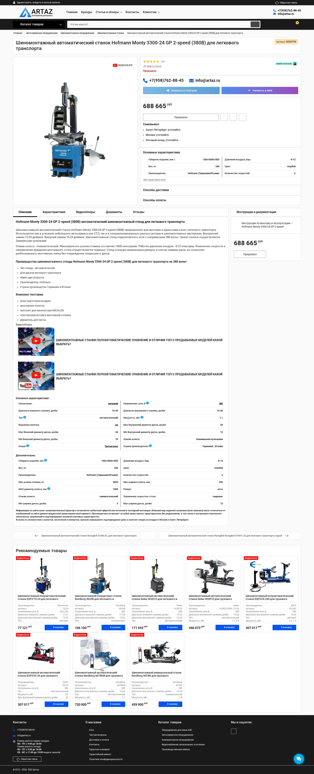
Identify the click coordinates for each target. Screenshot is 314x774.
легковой (113, 403)
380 (221, 403)
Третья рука (111, 446)
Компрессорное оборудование (178, 740)
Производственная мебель (176, 749)
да (116, 424)
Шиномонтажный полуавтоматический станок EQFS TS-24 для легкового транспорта (42, 599)
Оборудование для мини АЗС (177, 730)
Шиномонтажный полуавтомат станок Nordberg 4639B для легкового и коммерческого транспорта (98, 599)
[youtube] (233, 731)
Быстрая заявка (224, 117)
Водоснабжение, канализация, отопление (183, 744)
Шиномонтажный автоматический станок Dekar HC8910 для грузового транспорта (210, 599)
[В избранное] (233, 117)
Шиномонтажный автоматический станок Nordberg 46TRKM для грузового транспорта (99, 675)
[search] (255, 24)
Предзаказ (181, 117)
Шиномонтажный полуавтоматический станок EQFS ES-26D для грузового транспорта (269, 599)
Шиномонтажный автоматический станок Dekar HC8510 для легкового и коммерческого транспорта (154, 599)
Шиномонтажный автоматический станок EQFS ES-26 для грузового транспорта (39, 675)
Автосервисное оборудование (177, 735)
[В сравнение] (242, 117)
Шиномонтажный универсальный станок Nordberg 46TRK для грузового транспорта (157, 675)
